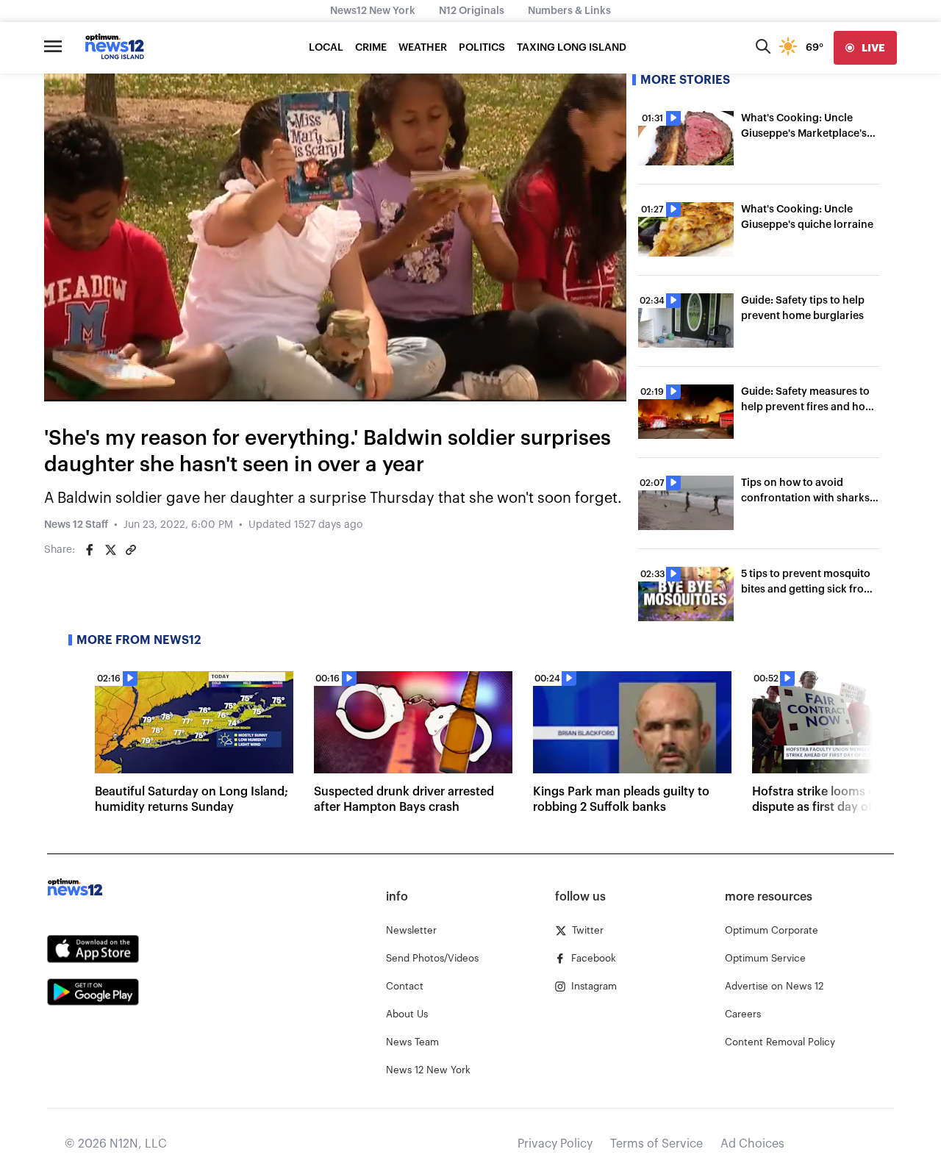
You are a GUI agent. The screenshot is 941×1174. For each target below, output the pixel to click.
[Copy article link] (131, 550)
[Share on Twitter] (110, 550)
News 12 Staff (76, 525)
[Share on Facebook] (90, 550)
